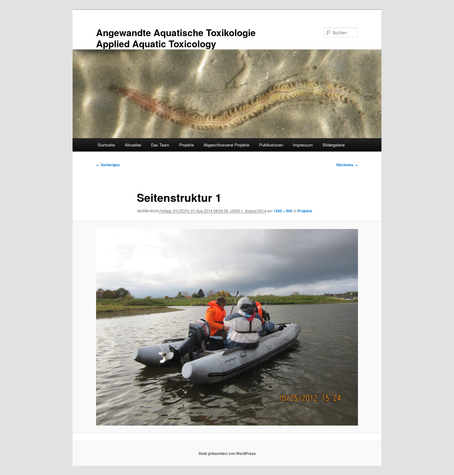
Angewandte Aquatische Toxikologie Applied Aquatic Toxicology (176, 38)
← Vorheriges (108, 165)
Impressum (303, 145)
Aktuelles (133, 145)
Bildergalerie (334, 145)
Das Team (160, 145)
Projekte (186, 145)
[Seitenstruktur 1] (227, 327)
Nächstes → (347, 165)
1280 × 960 (282, 211)
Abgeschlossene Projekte (226, 145)
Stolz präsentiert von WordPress (227, 453)
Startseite (106, 145)
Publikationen (271, 145)
